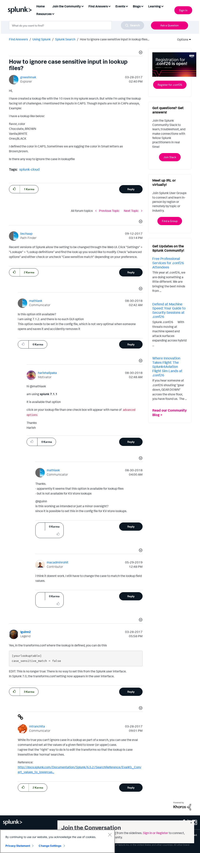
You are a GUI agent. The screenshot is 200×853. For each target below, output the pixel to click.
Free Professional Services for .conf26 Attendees (168, 262)
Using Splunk (41, 39)
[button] (140, 52)
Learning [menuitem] (154, 6)
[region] (57, 841)
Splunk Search (65, 39)
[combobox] (76, 25)
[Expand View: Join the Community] (82, 6)
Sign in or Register (155, 833)
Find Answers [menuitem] (98, 6)
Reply (131, 189)
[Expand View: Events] (127, 6)
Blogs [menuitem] (137, 6)
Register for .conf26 (170, 84)
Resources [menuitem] (44, 14)
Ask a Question (169, 25)
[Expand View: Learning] (162, 6)
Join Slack (169, 157)
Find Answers (18, 39)
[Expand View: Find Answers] (109, 6)
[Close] (110, 835)
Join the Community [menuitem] (66, 6)
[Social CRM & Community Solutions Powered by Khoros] (182, 806)
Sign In (183, 10)
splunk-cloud (29, 169)
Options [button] (181, 39)
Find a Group (170, 221)
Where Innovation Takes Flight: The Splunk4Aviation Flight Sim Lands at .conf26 (167, 366)
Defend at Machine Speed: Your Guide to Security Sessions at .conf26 (169, 310)
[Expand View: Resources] (53, 13)
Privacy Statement (17, 845)
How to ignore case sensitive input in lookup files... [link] (114, 39)
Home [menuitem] (40, 6)
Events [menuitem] (120, 6)
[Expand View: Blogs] (142, 6)
